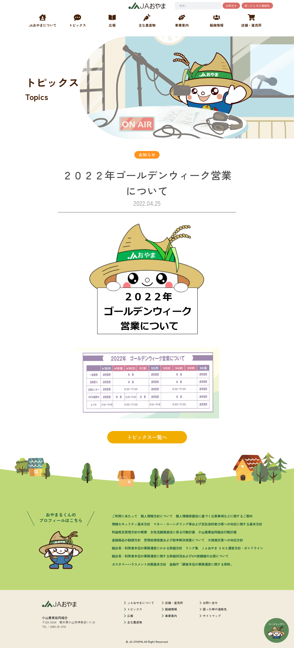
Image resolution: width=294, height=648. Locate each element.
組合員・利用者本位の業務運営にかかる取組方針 (147, 548)
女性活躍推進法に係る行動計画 (172, 532)
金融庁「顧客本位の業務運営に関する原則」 (201, 564)
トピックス (134, 609)
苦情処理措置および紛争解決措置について (174, 540)
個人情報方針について (157, 516)
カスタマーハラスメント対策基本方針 (139, 564)
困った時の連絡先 (215, 609)
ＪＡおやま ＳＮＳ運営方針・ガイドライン (232, 548)
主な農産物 (134, 622)
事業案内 (171, 616)
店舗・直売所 (174, 603)
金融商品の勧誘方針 (126, 540)
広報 (130, 616)
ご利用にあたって (124, 516)
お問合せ (231, 6)
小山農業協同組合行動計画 (217, 532)
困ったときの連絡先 (257, 6)
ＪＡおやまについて (140, 603)
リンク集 (191, 548)
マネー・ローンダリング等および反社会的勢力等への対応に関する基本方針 (207, 524)
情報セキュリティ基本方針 (131, 524)
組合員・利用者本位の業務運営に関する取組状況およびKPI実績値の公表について (170, 556)
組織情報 (171, 609)
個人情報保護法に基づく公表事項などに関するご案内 (214, 516)
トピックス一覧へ (147, 437)
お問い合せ (210, 603)
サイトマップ (212, 616)
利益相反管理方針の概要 (129, 532)
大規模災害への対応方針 (225, 540)
